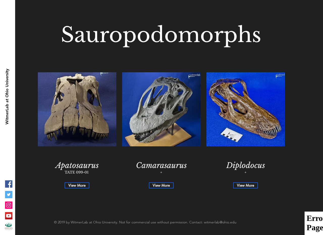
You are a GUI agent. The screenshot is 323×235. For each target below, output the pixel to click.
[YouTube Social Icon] (8, 215)
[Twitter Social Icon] (8, 194)
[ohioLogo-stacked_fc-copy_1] (8, 226)
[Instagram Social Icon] (8, 205)
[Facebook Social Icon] (8, 184)
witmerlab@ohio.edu (220, 222)
